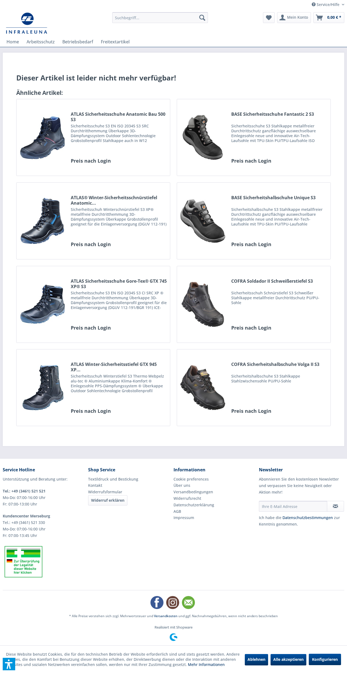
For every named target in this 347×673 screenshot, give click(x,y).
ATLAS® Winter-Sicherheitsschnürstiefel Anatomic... (114, 200)
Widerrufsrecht (187, 498)
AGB (177, 511)
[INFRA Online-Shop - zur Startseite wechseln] (26, 23)
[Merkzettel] (269, 17)
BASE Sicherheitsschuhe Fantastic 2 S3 (272, 114)
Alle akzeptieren (288, 659)
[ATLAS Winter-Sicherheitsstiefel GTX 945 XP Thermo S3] (42, 387)
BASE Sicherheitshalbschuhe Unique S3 (273, 198)
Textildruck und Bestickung (113, 479)
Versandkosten (166, 616)
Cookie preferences (191, 479)
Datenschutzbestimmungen (307, 517)
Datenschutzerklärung (194, 504)
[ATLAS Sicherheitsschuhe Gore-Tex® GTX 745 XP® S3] (42, 304)
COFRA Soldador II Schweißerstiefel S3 (272, 281)
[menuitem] (160, 17)
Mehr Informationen (206, 664)
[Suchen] (202, 17)
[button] (9, 664)
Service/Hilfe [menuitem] (328, 4)
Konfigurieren (325, 659)
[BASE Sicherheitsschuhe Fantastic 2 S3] (203, 137)
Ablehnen (256, 659)
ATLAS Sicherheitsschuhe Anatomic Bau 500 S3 (118, 116)
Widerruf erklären (107, 500)
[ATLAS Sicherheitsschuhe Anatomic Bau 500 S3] (42, 137)
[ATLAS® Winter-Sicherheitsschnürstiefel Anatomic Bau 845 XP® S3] (42, 221)
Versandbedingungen (193, 491)
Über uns (182, 485)
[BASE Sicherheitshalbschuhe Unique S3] (203, 221)
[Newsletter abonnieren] (335, 506)
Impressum (184, 517)
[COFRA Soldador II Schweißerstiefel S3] (203, 304)
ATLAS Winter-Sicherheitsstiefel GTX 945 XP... (114, 367)
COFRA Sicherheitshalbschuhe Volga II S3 (275, 364)
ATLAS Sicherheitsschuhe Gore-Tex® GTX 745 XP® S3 (119, 283)
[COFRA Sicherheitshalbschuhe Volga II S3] (203, 387)
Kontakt (95, 485)
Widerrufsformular (105, 491)
